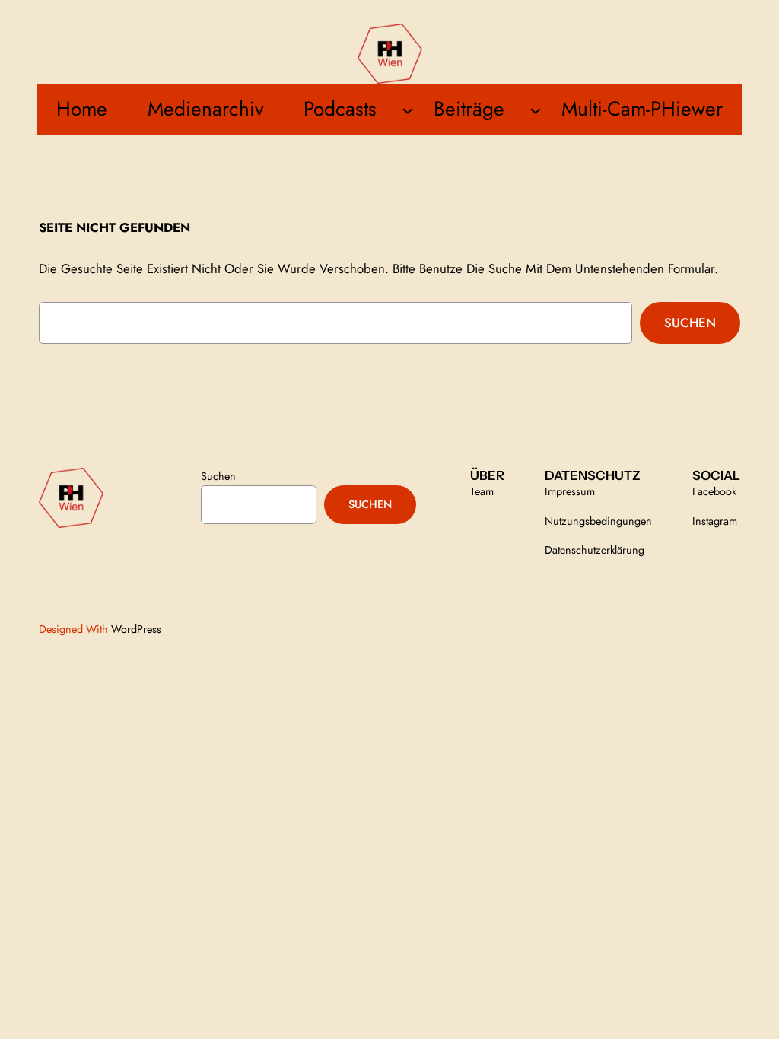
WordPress (136, 629)
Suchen (690, 322)
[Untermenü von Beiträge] (535, 109)
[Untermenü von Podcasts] (408, 109)
